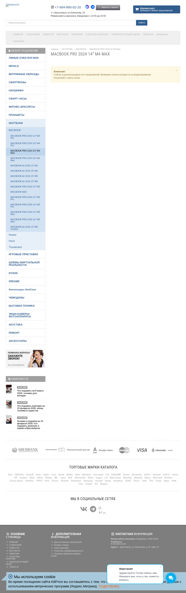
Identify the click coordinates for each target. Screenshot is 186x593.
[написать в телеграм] (93, 7)
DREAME (14, 281)
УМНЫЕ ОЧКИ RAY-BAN (24, 57)
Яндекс (104, 484)
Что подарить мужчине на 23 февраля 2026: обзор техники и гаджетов (31, 408)
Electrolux (137, 474)
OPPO (39, 481)
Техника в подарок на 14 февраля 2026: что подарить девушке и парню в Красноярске (30, 425)
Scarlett (98, 481)
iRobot (48, 477)
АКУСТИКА (16, 324)
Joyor (63, 477)
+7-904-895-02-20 (68, 7)
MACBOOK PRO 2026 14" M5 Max (25, 213)
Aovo (38, 474)
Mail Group (115, 477)
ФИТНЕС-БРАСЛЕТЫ (22, 106)
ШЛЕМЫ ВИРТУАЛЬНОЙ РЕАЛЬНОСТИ (24, 263)
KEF (70, 477)
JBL (56, 477)
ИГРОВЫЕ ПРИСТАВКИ (23, 254)
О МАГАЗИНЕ (33, 34)
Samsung (88, 481)
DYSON (13, 273)
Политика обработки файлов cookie (65, 555)
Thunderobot (15, 247)
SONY (128, 481)
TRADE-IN (148, 34)
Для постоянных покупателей (67, 542)
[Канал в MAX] (102, 509)
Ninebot (168, 477)
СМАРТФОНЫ (17, 82)
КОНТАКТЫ (62, 34)
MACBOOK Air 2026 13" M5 (24, 176)
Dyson (126, 474)
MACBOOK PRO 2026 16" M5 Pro (25, 205)
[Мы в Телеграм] (93, 509)
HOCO (166, 474)
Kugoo (99, 477)
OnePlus (29, 481)
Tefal (144, 481)
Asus (53, 474)
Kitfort (90, 477)
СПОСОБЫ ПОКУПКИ (97, 34)
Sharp (108, 481)
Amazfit (29, 474)
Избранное (162, 34)
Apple (46, 474)
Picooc (55, 481)
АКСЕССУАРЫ (18, 340)
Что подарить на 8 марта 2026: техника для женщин (30, 393)
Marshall (127, 477)
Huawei (12, 234)
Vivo (81, 484)
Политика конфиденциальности (68, 551)
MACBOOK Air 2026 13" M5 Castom (24, 228)
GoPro (147, 474)
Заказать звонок (109, 7)
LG (106, 477)
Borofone (86, 474)
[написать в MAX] (88, 7)
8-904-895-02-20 (118, 544)
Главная (54, 49)
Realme (65, 481)
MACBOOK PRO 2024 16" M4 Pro (25, 144)
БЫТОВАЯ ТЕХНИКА (22, 305)
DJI (107, 474)
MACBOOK (81, 49)
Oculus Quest (16, 481)
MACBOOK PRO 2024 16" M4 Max (25, 159)
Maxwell (138, 477)
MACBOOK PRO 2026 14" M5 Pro (25, 198)
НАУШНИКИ (16, 90)
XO (96, 484)
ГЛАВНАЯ (18, 34)
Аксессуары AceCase (22, 289)
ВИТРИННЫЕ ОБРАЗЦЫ (24, 74)
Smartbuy (118, 481)
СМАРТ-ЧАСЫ (18, 98)
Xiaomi (88, 484)
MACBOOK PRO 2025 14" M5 (25, 186)
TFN (151, 481)
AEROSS (19, 474)
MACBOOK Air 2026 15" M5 (24, 181)
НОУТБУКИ (67, 49)
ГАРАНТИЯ (77, 34)
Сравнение (19, 41)
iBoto (32, 477)
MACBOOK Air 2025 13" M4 (24, 165)
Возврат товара (61, 545)
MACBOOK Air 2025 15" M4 (24, 171)
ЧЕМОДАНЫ (16, 297)
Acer (10, 474)
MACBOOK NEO (19, 192)
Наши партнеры (61, 548)
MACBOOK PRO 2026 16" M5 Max (25, 220)
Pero (47, 481)
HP (15, 477)
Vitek (173, 481)
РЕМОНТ (14, 332)
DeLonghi (98, 474)
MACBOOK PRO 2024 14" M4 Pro (25, 137)
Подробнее (109, 586)
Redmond (76, 481)
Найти (141, 22)
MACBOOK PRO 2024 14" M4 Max (105, 49)
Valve (166, 481)
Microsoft (157, 477)
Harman (157, 474)
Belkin (70, 474)
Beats (61, 474)
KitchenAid (80, 477)
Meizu (148, 477)
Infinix (40, 477)
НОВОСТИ (48, 34)
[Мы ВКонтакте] (84, 509)
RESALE (14, 66)
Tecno (137, 481)
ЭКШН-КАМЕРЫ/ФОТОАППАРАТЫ (20, 315)
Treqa (158, 481)
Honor (12, 241)
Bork (77, 474)
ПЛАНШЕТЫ (16, 114)
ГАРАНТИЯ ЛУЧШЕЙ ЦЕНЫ (125, 34)
